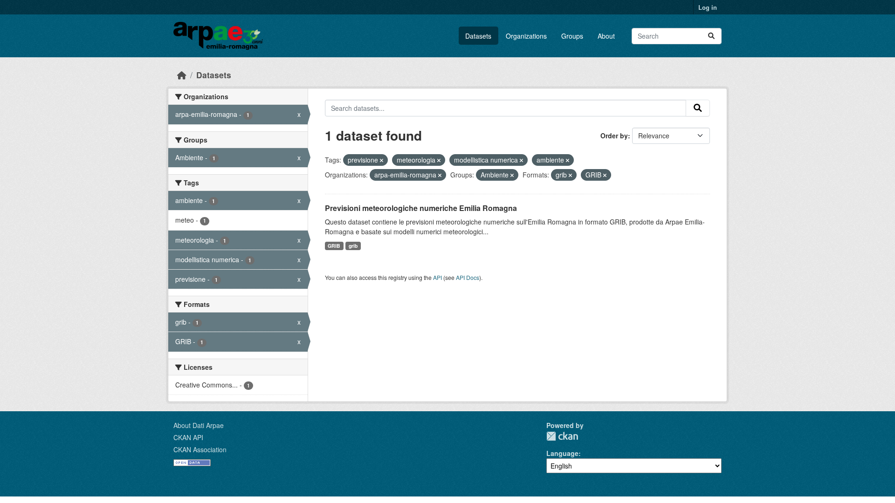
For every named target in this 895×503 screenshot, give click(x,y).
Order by (614, 135)
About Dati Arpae (198, 425)
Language (562, 453)
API (437, 277)
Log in (707, 7)
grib (353, 245)
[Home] (181, 75)
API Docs (467, 277)
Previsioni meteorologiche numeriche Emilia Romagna (421, 208)
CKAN (562, 436)
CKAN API (188, 437)
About (606, 36)
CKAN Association (200, 449)
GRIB (334, 245)
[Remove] (381, 160)
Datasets (478, 36)
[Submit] (711, 36)
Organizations (526, 36)
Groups (572, 36)
